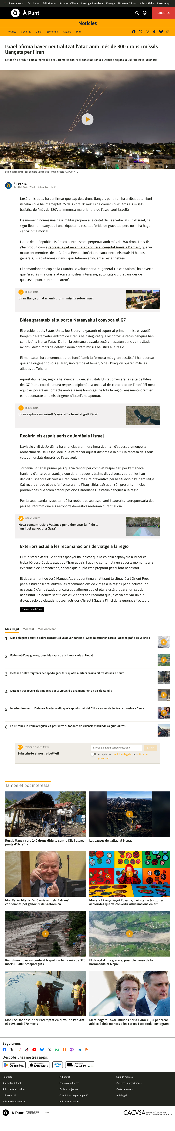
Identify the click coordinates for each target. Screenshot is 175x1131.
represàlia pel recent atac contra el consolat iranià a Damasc (94, 247)
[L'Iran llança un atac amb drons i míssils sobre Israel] (143, 299)
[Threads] (168, 31)
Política (12, 31)
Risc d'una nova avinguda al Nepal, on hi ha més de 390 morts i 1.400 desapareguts (45, 962)
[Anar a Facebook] (5, 1050)
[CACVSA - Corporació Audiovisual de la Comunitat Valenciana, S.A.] (147, 1112)
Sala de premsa (124, 1077)
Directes (163, 12)
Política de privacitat (14, 1101)
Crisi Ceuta (33, 3)
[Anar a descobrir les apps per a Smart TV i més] (80, 1064)
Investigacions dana (92, 3)
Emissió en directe (69, 1083)
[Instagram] (147, 31)
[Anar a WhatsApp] (57, 1050)
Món (78, 31)
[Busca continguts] (137, 13)
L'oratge (110, 3)
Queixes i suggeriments (129, 1083)
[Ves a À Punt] (25, 13)
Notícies (87, 23)
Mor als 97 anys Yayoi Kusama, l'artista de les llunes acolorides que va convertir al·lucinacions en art (126, 902)
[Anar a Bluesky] (42, 1050)
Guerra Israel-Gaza (32, 609)
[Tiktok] (154, 31)
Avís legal (121, 1095)
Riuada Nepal (16, 3)
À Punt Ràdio (146, 3)
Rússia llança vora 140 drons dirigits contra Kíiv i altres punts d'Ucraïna (44, 842)
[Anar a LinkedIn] (80, 1050)
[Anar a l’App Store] (39, 1064)
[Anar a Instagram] (20, 1050)
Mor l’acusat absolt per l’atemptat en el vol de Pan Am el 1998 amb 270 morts (44, 1022)
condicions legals (121, 754)
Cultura (67, 31)
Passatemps (164, 3)
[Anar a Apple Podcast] (72, 1050)
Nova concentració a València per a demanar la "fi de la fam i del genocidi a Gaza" (58, 526)
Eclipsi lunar (49, 3)
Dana (39, 31)
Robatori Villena (68, 3)
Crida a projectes (68, 1089)
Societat (26, 31)
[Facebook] (134, 32)
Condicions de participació (73, 1095)
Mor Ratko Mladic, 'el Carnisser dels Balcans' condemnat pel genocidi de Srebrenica (37, 902)
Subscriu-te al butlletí (14, 1089)
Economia (52, 31)
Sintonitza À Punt (12, 1083)
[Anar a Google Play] (14, 1064)
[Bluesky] (161, 31)
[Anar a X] (12, 1050)
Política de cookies (69, 1101)
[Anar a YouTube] (35, 1050)
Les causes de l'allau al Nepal (110, 840)
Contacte (7, 1077)
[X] (141, 31)
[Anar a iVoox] (65, 1050)
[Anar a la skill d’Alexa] (57, 1064)
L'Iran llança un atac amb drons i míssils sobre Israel (55, 298)
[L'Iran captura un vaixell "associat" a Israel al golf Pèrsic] (143, 415)
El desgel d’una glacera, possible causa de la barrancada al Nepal (121, 962)
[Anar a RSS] (87, 1050)
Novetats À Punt (127, 3)
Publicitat (64, 1077)
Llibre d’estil (9, 1095)
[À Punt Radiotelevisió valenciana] (21, 1112)
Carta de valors (124, 1089)
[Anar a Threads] (50, 1050)
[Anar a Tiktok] (27, 1050)
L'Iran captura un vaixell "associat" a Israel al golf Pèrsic (58, 414)
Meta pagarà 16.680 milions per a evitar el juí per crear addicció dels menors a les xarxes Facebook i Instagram (129, 1022)
